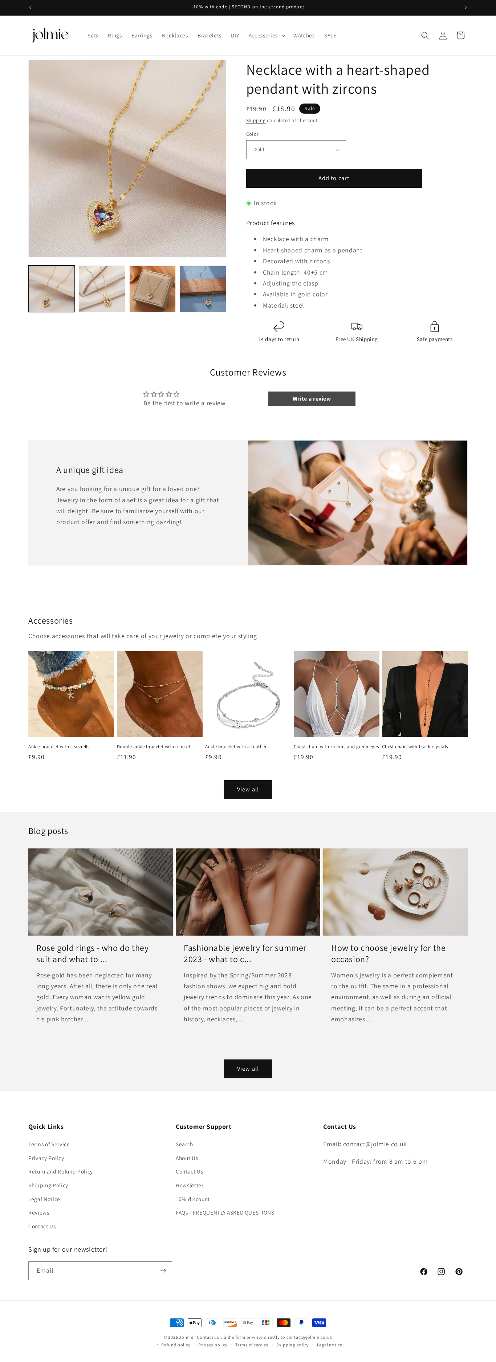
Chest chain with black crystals (415, 747)
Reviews (38, 1212)
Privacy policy (213, 1344)
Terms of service (251, 1344)
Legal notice (329, 1344)
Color (252, 133)
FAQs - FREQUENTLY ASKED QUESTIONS (225, 1212)
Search (184, 1144)
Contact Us (42, 1226)
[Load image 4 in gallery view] (203, 289)
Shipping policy (292, 1344)
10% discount (193, 1199)
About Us (187, 1158)
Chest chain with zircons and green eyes (336, 747)
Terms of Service (49, 1144)
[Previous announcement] (30, 7)
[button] (266, 35)
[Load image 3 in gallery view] (152, 289)
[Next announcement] (466, 7)
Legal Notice (44, 1199)
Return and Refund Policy (60, 1171)
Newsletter (190, 1185)
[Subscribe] (163, 1270)
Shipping (256, 120)
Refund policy (175, 1344)
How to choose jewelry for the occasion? (388, 953)
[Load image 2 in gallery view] (102, 289)
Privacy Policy (46, 1158)
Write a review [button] (312, 398)
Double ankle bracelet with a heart (154, 747)
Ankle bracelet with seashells (58, 747)
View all (248, 789)
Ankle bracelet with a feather (236, 747)
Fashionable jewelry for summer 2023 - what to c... (245, 953)
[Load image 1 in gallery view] (51, 289)
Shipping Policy (48, 1185)
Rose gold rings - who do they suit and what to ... (92, 953)
